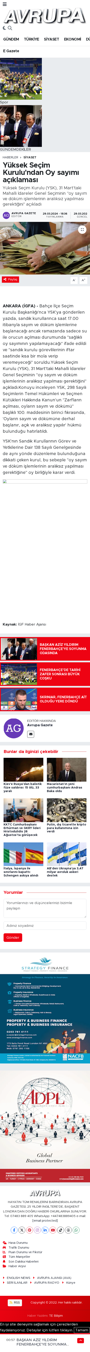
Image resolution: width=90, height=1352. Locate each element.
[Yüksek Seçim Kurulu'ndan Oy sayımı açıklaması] (45, 248)
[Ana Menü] (5, 4)
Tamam (81, 1330)
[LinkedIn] (45, 1230)
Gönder (12, 937)
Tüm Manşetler (19, 1256)
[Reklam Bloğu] (45, 1008)
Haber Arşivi (17, 1266)
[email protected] (45, 1220)
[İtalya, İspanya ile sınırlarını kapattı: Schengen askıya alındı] (23, 854)
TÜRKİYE (31, 39)
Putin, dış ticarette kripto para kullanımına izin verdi (66, 828)
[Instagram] (37, 1230)
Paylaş (12, 279)
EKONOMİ (72, 39)
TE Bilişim (56, 1315)
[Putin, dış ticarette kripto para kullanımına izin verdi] (67, 810)
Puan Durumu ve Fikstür (25, 1252)
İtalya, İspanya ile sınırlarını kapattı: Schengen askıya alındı (21, 872)
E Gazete (11, 51)
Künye (70, 1282)
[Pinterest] (29, 1230)
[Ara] (10, 28)
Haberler (10, 157)
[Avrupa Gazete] (44, 15)
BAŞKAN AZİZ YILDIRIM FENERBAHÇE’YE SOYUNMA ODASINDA (42, 1344)
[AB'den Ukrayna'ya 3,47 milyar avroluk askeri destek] (67, 854)
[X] (21, 1230)
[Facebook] (14, 1230)
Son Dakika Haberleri (24, 1261)
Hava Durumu (18, 1242)
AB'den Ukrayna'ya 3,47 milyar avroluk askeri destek (65, 872)
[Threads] (68, 1230)
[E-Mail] (30, 734)
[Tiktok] (60, 1230)
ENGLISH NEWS (18, 1278)
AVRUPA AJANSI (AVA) (54, 1278)
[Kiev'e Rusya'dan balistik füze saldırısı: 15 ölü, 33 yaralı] (23, 769)
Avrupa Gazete (40, 725)
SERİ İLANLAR (17, 1282)
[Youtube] (52, 1230)
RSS (16, 1302)
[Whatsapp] (76, 1230)
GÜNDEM (11, 39)
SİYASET (51, 39)
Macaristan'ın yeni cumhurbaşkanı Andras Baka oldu (64, 788)
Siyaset (29, 157)
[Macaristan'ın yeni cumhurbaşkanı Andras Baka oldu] (67, 769)
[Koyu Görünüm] (4, 28)
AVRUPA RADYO (46, 1282)
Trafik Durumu (19, 1247)
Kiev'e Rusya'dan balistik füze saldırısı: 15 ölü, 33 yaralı (23, 788)
